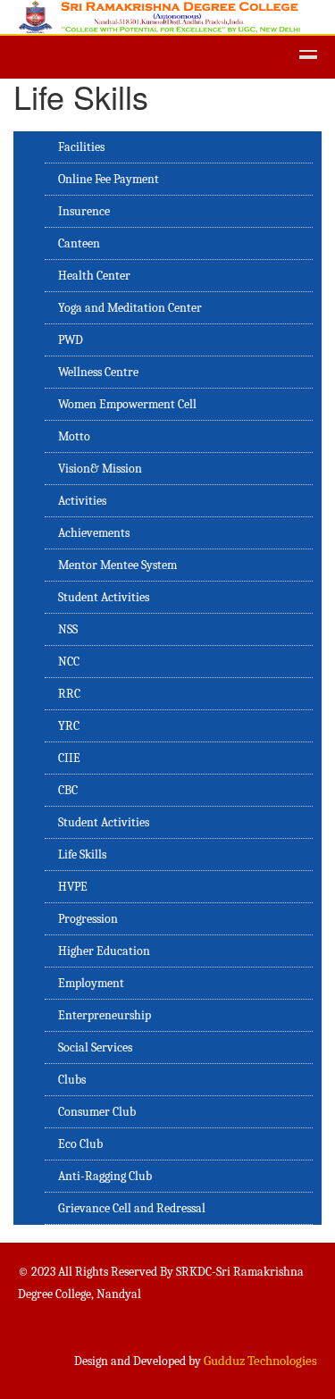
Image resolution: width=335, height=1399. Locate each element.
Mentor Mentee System (117, 565)
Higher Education (104, 951)
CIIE (69, 758)
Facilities (81, 147)
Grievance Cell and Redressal (131, 1208)
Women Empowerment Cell (127, 404)
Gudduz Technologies (260, 1361)
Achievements (94, 532)
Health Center (94, 275)
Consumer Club (97, 1111)
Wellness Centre (98, 372)
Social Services (95, 1047)
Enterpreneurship (104, 1015)
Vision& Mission (100, 468)
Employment (91, 983)
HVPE (73, 886)
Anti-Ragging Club (105, 1176)
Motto (74, 436)
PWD (70, 340)
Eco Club (80, 1144)
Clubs (72, 1079)
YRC (69, 725)
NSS (68, 629)
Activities (82, 500)
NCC (69, 661)
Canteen (79, 243)
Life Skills (82, 854)
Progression (88, 918)
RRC (69, 693)
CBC (68, 790)
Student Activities (103, 597)
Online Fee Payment (108, 179)
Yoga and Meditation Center (130, 307)
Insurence (84, 211)
